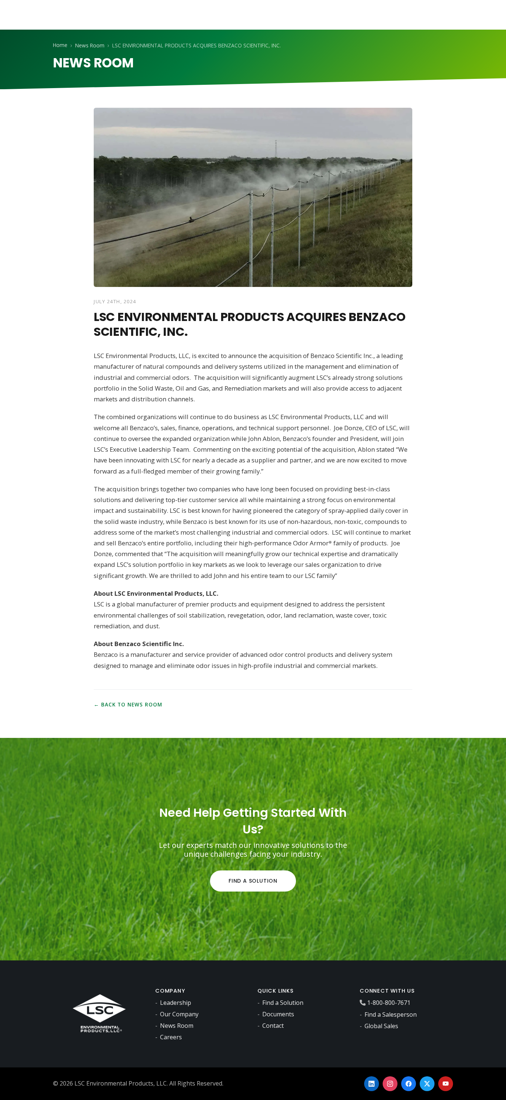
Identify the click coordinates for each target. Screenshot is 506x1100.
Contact (273, 1026)
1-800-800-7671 (388, 1003)
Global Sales (381, 1026)
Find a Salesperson (390, 1014)
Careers (171, 1037)
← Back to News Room (128, 704)
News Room (89, 45)
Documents (278, 1014)
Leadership (175, 1003)
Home (60, 45)
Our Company (179, 1014)
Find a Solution (253, 881)
